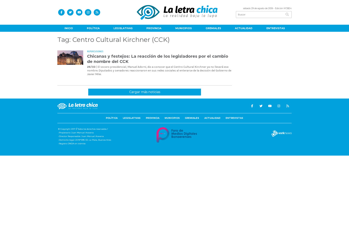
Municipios (183, 28)
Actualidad (243, 28)
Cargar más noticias (144, 92)
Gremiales (213, 28)
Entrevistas (275, 28)
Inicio (68, 28)
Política (93, 28)
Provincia (153, 28)
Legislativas (123, 28)
